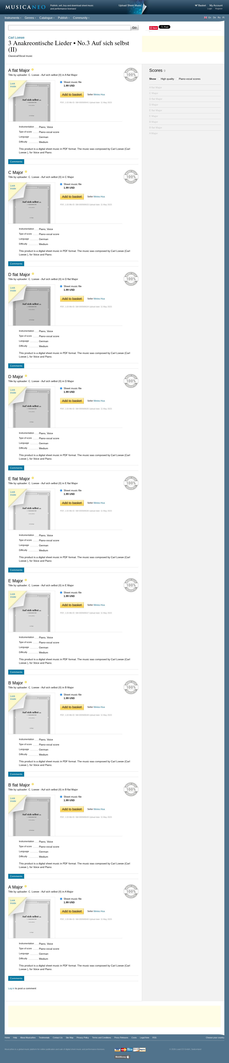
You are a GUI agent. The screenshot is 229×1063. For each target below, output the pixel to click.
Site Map (69, 1037)
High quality (167, 79)
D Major (153, 104)
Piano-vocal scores (189, 79)
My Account (216, 5)
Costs (134, 1037)
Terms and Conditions (101, 1037)
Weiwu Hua (99, 94)
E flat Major (155, 110)
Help (15, 1037)
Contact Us (58, 1037)
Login (209, 9)
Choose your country (215, 1037)
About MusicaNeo (28, 1037)
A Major (153, 133)
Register (219, 9)
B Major (153, 121)
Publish (63, 17)
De (214, 17)
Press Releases (121, 1037)
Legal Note (144, 1037)
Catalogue (46, 17)
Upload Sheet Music (130, 5)
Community (80, 17)
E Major (153, 116)
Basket (202, 5)
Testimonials (44, 1037)
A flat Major (155, 87)
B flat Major (155, 127)
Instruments (12, 17)
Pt (223, 17)
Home (7, 1037)
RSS (154, 1037)
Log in (11, 988)
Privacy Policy (83, 1037)
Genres (29, 17)
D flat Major (155, 98)
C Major (153, 93)
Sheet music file (73, 82)
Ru (219, 17)
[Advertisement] (183, 43)
